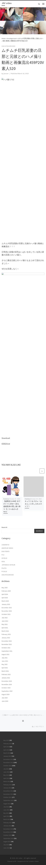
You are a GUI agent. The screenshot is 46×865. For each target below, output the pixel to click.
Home (3, 38)
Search (4, 527)
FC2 (3, 555)
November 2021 (7, 644)
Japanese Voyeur (8, 565)
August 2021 (5, 654)
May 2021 (4, 664)
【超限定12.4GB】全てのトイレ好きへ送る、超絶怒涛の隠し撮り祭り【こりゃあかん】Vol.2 (12, 506)
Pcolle (4, 571)
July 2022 (4, 618)
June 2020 (5, 701)
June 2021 (5, 661)
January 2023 (6, 604)
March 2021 (5, 671)
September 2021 (7, 651)
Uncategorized (11, 38)
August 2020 (5, 694)
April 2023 (5, 598)
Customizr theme (33, 861)
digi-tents (6, 551)
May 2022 (4, 624)
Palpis (4, 568)
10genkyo (5, 545)
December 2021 (7, 641)
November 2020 (7, 684)
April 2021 (5, 668)
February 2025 (6, 591)
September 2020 (7, 691)
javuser (6, 73)
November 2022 (7, 611)
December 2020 (7, 681)
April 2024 (5, 594)
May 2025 (4, 588)
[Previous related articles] (36, 471)
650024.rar (6, 443)
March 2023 (5, 601)
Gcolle (4, 558)
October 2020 (6, 688)
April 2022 (5, 628)
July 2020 (4, 698)
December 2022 (7, 608)
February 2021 (6, 674)
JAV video (19, 858)
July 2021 (4, 658)
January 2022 (6, 638)
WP (15, 861)
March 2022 (5, 631)
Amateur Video (7, 548)
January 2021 (6, 678)
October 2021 (6, 648)
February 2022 (6, 634)
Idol (3, 561)
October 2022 (6, 614)
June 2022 (5, 621)
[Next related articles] (42, 471)
